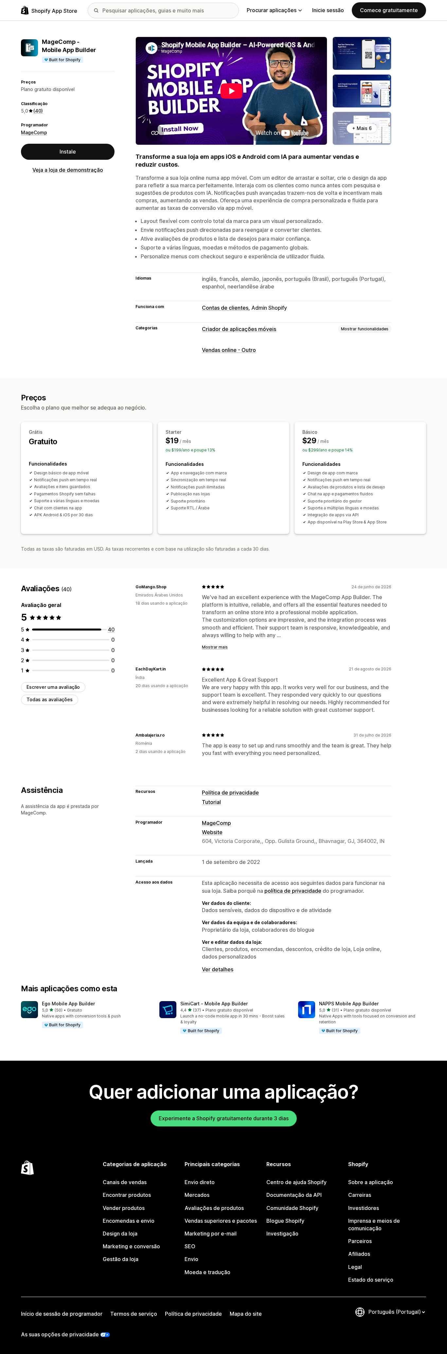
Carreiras (359, 1195)
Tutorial (211, 802)
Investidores (363, 1208)
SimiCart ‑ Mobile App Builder (214, 1003)
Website (212, 832)
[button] (85, 1015)
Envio (191, 1259)
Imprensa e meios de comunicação (374, 1224)
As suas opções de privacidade (60, 1334)
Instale (68, 151)
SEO (190, 1246)
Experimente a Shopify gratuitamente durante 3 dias (224, 1118)
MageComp (34, 132)
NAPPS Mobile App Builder (349, 1003)
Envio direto (200, 1182)
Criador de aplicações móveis (239, 329)
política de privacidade (292, 890)
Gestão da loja (120, 1259)
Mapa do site (246, 1313)
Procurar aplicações (271, 10)
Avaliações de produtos (214, 1208)
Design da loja (120, 1233)
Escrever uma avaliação (53, 687)
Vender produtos (124, 1208)
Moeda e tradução (207, 1272)
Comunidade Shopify (292, 1208)
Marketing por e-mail (211, 1233)
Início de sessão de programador (61, 1313)
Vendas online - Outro (229, 350)
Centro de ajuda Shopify (296, 1182)
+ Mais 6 (362, 128)
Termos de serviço (133, 1313)
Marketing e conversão (131, 1246)
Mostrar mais (215, 647)
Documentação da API (294, 1195)
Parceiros (360, 1241)
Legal (355, 1267)
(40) (38, 111)
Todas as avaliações (50, 699)
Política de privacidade (230, 792)
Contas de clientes (225, 307)
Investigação (282, 1233)
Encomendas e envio (128, 1220)
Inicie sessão (328, 10)
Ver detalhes (217, 969)
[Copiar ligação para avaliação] (170, 586)
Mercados (197, 1195)
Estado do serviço (370, 1279)
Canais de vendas (125, 1182)
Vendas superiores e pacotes (221, 1220)
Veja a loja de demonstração (67, 170)
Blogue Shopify (285, 1220)
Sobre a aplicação (370, 1182)
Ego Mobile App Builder (68, 1003)
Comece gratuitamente (389, 10)
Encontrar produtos (127, 1195)
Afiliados (359, 1254)
